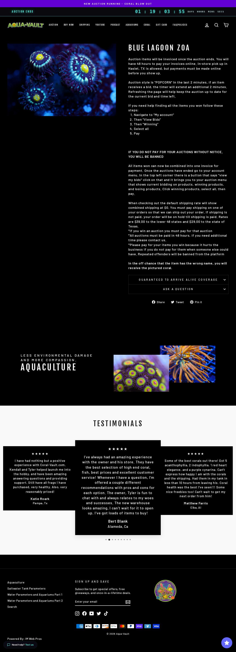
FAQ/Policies (180, 24)
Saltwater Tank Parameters (26, 588)
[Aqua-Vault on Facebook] (84, 613)
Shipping (84, 24)
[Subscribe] (128, 601)
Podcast (115, 24)
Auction (53, 24)
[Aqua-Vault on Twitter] (99, 613)
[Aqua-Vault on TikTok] (106, 613)
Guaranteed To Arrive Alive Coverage (178, 279)
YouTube (100, 24)
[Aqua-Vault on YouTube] (91, 613)
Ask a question (178, 289)
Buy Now (69, 24)
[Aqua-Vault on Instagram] (77, 613)
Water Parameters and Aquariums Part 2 (35, 600)
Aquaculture (16, 582)
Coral (147, 24)
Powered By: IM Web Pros (24, 638)
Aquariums (132, 24)
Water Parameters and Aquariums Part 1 (34, 594)
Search (12, 606)
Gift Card (161, 24)
